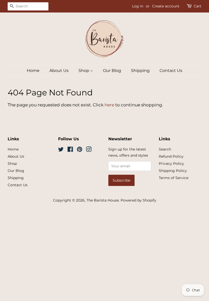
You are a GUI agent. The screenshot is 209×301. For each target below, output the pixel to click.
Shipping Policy (173, 170)
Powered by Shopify (138, 200)
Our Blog (112, 70)
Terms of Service (173, 177)
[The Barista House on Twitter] (61, 150)
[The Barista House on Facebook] (70, 150)
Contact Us (171, 70)
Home (33, 70)
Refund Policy (171, 156)
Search (165, 149)
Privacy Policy (171, 163)
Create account (165, 6)
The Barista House (102, 200)
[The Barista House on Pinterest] (79, 150)
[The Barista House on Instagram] (89, 150)
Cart (197, 6)
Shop (84, 70)
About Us (59, 70)
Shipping (140, 70)
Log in (137, 6)
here (109, 104)
